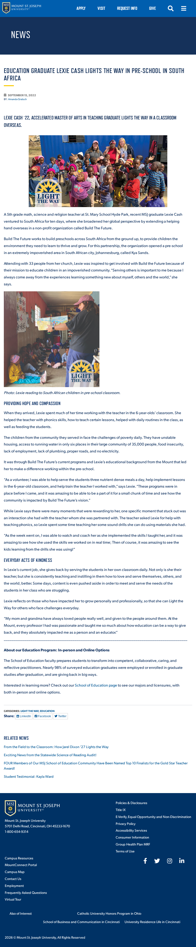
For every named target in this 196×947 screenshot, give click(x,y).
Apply (81, 8)
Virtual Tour (13, 899)
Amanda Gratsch (17, 99)
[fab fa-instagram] (169, 861)
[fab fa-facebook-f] (145, 861)
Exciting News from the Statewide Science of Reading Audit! (50, 754)
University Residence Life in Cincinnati (152, 921)
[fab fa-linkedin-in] (181, 861)
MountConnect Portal (21, 864)
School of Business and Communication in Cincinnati (81, 921)
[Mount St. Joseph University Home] (21, 8)
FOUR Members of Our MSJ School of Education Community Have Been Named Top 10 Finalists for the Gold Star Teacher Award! (96, 766)
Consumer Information (132, 837)
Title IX (120, 809)
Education (47, 711)
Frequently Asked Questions (26, 892)
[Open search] (170, 8)
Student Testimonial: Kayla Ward (29, 776)
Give (152, 8)
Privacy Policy (126, 823)
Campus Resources (19, 858)
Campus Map (15, 871)
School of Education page (96, 685)
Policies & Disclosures (131, 802)
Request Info (127, 8)
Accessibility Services (131, 830)
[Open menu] (183, 8)
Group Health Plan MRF (133, 844)
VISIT (101, 8)
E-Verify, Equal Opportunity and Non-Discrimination (153, 816)
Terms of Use (125, 851)
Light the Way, (30, 711)
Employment (14, 885)
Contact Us (13, 878)
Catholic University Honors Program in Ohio (109, 913)
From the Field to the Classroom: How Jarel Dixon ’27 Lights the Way (56, 746)
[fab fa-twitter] (157, 861)
